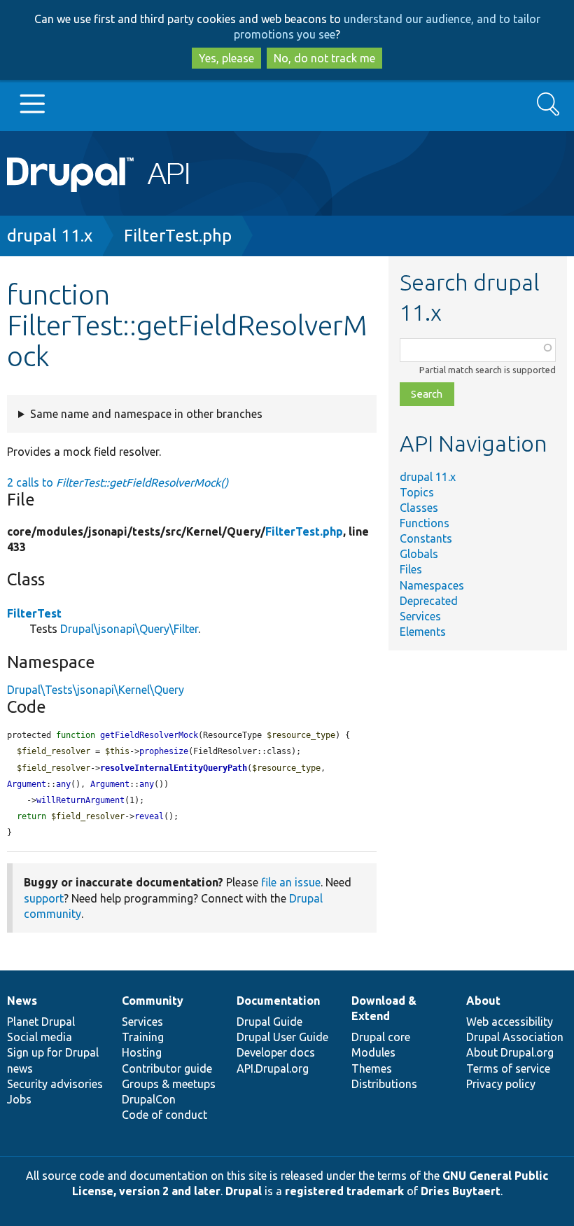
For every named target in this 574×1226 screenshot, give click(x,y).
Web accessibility (509, 1021)
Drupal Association (515, 1037)
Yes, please (226, 58)
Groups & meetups (169, 1084)
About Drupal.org (510, 1052)
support (44, 898)
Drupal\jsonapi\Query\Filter (129, 628)
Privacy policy (501, 1084)
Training (143, 1037)
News (22, 1000)
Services (420, 616)
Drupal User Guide (282, 1037)
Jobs (19, 1099)
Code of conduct (164, 1114)
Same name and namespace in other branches (146, 413)
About (483, 1000)
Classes (419, 507)
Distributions (384, 1084)
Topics (417, 492)
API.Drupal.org (273, 1068)
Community (152, 1000)
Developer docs (276, 1052)
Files (411, 569)
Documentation (278, 1000)
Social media (39, 1037)
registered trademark (344, 1191)
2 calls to (117, 482)
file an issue (291, 882)
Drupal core (380, 1037)
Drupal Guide (269, 1021)
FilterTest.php (178, 235)
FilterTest (34, 613)
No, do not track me (324, 58)
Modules (373, 1052)
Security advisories (55, 1084)
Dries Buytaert (460, 1191)
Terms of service (508, 1068)
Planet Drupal (41, 1021)
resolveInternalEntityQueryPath (173, 768)
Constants (426, 538)
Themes (371, 1068)
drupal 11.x (49, 235)
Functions (424, 523)
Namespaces (432, 585)
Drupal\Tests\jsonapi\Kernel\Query (95, 689)
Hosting (142, 1052)
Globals (419, 554)
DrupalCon (149, 1099)
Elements (423, 631)
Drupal (243, 1191)
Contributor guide (167, 1068)
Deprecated (429, 600)
